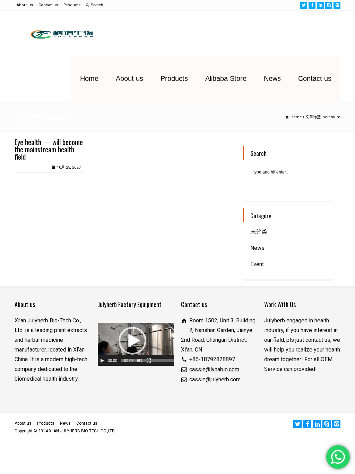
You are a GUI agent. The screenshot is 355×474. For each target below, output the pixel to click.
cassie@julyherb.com (215, 379)
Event (257, 264)
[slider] (152, 360)
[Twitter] (303, 5)
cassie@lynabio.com (214, 369)
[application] (136, 344)
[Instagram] (337, 5)
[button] (132, 341)
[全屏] (148, 360)
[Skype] (328, 5)
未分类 (258, 231)
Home (89, 78)
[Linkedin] (320, 5)
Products (71, 5)
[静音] (139, 360)
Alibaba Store (225, 78)
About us (25, 5)
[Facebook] (312, 5)
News (272, 78)
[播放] (102, 360)
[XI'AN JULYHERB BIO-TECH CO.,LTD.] (60, 33)
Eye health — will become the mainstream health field (49, 149)
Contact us (48, 5)
